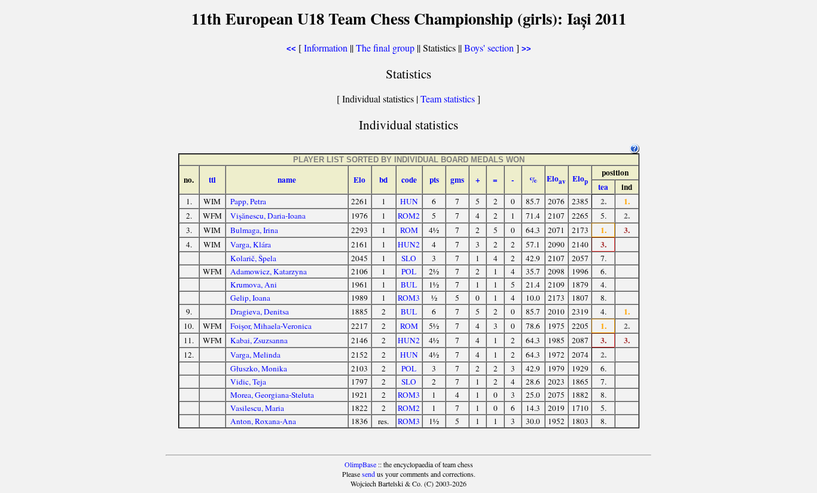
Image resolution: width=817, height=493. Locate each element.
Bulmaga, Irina (254, 230)
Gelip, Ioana (250, 297)
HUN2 (409, 244)
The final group (385, 47)
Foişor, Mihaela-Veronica (271, 325)
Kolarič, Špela (253, 258)
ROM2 (409, 215)
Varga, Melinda (255, 354)
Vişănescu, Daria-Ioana (268, 215)
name (287, 180)
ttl (212, 180)
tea (603, 187)
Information (325, 47)
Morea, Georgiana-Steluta (272, 394)
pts (434, 180)
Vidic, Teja (248, 381)
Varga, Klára (250, 244)
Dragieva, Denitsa (259, 311)
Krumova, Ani (253, 284)
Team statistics (447, 98)
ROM (409, 230)
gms (457, 180)
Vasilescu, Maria (257, 408)
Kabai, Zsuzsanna (259, 340)
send (368, 474)
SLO (408, 258)
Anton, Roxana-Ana (263, 421)
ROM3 (409, 297)
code (409, 180)
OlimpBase (360, 464)
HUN (409, 201)
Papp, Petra (248, 201)
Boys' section (489, 47)
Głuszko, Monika (258, 368)
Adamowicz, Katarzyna (268, 271)
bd (383, 180)
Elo (359, 180)
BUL (409, 284)
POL (408, 271)
